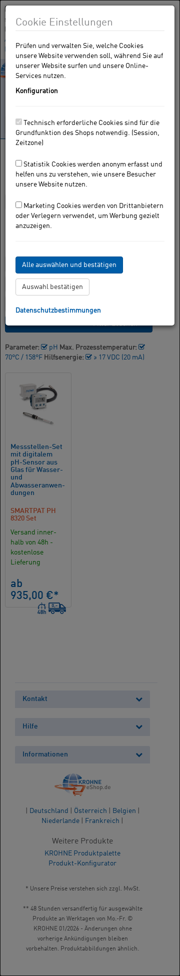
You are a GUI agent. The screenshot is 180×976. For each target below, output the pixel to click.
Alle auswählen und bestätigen (69, 265)
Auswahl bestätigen (52, 287)
